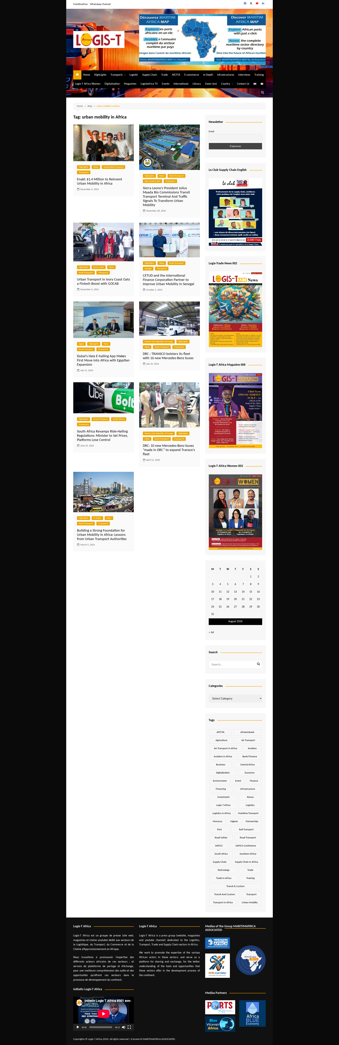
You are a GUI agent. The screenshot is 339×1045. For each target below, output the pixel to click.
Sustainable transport (113, 167)
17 (212, 599)
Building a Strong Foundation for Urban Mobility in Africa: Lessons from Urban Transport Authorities (102, 535)
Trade (164, 75)
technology (224, 870)
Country (225, 84)
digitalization (223, 773)
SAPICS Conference (246, 846)
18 (220, 599)
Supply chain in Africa (246, 862)
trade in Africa (223, 878)
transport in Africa (223, 902)
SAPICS (219, 846)
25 (220, 606)
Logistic (133, 75)
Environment (220, 781)
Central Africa (247, 764)
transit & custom (235, 886)
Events (165, 84)
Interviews (244, 75)
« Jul (211, 632)
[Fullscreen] (129, 1027)
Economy (250, 773)
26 (227, 606)
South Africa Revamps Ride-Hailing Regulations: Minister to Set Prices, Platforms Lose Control (102, 436)
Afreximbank (247, 732)
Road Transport (176, 176)
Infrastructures (225, 75)
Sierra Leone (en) (152, 181)
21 (243, 599)
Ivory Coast (98, 267)
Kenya (250, 797)
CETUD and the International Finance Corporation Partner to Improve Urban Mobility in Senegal (168, 280)
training (250, 878)
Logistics (250, 805)
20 (235, 599)
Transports (117, 75)
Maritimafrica (80, 4)
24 (212, 606)
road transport (248, 837)
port (219, 829)
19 (227, 599)
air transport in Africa (225, 748)
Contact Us (243, 84)
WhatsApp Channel (100, 4)
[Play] (78, 1027)
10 (212, 591)
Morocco (217, 821)
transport (251, 894)
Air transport (248, 740)
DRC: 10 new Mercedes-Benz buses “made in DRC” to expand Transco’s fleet (169, 450)
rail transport (246, 829)
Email (211, 131)
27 (235, 606)
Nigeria (234, 821)
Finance (254, 781)
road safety (221, 837)
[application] (103, 1014)
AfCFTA (176, 75)
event (238, 781)
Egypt (81, 344)
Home (86, 75)
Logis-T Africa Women (87, 84)
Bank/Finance (249, 756)
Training (259, 75)
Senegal (148, 268)
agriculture (221, 740)
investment (223, 797)
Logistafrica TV (149, 84)
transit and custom (224, 894)
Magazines (130, 84)
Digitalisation (112, 84)
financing (221, 789)
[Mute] (123, 1027)
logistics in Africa (221, 813)
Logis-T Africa (223, 805)
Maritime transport (248, 813)
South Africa (118, 419)
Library (197, 84)
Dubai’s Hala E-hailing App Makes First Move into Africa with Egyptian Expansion (103, 361)
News (95, 167)
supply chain (220, 862)
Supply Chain (149, 75)
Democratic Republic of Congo (159, 341)
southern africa (248, 854)
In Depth (208, 75)
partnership (252, 821)
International (181, 84)
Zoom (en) (211, 84)
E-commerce (191, 75)
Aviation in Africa (223, 756)
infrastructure (247, 789)
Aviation (252, 748)
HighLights (100, 75)
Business (220, 764)
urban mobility (250, 902)
